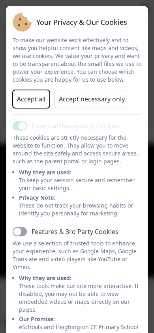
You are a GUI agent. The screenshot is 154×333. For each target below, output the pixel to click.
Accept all (31, 99)
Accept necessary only (92, 99)
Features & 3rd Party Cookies (75, 231)
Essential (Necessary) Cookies (76, 126)
